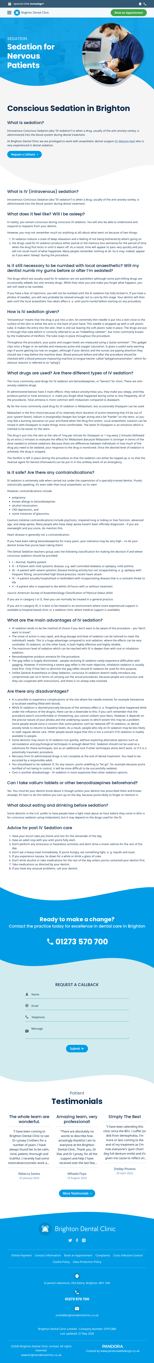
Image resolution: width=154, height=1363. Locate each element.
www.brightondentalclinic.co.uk (41, 1355)
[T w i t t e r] (70, 1240)
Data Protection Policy (87, 1262)
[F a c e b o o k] (77, 1240)
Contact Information (48, 1255)
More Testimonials (76, 1193)
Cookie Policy (61, 1262)
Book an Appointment (78, 1255)
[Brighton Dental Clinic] (31, 12)
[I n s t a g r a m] (84, 1240)
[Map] (140, 4)
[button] (129, 12)
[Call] (145, 4)
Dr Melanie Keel (125, 141)
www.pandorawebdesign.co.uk (120, 1351)
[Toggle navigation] (9, 12)
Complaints (102, 1255)
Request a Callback (23, 154)
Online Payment (21, 1255)
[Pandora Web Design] (112, 1346)
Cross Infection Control (128, 1255)
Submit (75, 1049)
